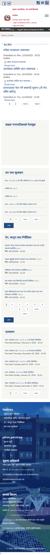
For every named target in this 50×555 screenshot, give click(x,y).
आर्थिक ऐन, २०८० (11, 196)
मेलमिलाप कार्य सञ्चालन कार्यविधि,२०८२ (18, 270)
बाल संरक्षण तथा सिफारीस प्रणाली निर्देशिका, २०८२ (22, 281)
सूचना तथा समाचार (11, 414)
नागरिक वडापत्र (10, 450)
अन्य (8, 225)
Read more (9, 65)
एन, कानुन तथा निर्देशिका (14, 422)
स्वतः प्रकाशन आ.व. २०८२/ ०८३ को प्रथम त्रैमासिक (23, 351)
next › (25, 104)
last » (37, 104)
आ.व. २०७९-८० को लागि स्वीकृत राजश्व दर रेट (21, 204)
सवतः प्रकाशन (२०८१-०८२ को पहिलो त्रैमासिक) (21, 383)
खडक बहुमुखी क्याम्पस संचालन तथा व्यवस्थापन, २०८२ (23, 259)
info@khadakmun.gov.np (13, 479)
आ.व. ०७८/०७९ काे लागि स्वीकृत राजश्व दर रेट (20, 212)
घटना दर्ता (8, 442)
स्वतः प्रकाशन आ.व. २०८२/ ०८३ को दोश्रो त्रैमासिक (23, 340)
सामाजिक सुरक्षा (10, 446)
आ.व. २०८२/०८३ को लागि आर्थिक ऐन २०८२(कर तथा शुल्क (25, 180)
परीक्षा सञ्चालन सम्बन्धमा (16, 50)
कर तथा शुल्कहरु (11, 426)
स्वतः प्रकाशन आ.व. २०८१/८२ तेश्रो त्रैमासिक (21, 361)
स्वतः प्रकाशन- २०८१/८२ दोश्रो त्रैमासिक (19, 372)
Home (3, 35)
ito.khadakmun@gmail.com (15, 474)
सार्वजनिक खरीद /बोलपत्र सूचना (17, 418)
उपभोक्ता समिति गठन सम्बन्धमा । (20, 69)
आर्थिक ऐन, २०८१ (11, 188)
